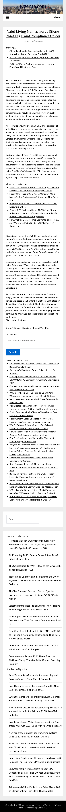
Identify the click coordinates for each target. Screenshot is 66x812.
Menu (57, 17)
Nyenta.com (33, 6)
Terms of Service (44, 805)
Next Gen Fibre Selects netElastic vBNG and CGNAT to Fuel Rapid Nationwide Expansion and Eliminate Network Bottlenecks (35, 635)
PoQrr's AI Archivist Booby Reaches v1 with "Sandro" (35, 444)
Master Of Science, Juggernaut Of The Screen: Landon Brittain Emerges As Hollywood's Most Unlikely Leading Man (32, 451)
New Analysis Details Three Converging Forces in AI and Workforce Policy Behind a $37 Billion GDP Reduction (35, 223)
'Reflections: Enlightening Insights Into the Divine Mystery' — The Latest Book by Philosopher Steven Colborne (35, 580)
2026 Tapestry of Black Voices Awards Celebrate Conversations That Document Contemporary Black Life (35, 620)
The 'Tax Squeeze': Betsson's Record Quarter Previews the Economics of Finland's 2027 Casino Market (34, 595)
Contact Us (43, 807)
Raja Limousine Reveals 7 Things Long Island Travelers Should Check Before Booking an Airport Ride (34, 467)
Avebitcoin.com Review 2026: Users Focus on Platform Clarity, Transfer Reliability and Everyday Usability (34, 660)
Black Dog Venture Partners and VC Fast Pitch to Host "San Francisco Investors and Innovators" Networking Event (33, 477)
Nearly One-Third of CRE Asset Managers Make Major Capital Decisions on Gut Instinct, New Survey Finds (35, 197)
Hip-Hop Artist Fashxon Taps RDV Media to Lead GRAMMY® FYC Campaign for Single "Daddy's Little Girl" (34, 379)
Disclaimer (26, 328)
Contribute (30, 807)
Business (22, 320)
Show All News (13, 328)
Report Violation (41, 328)
